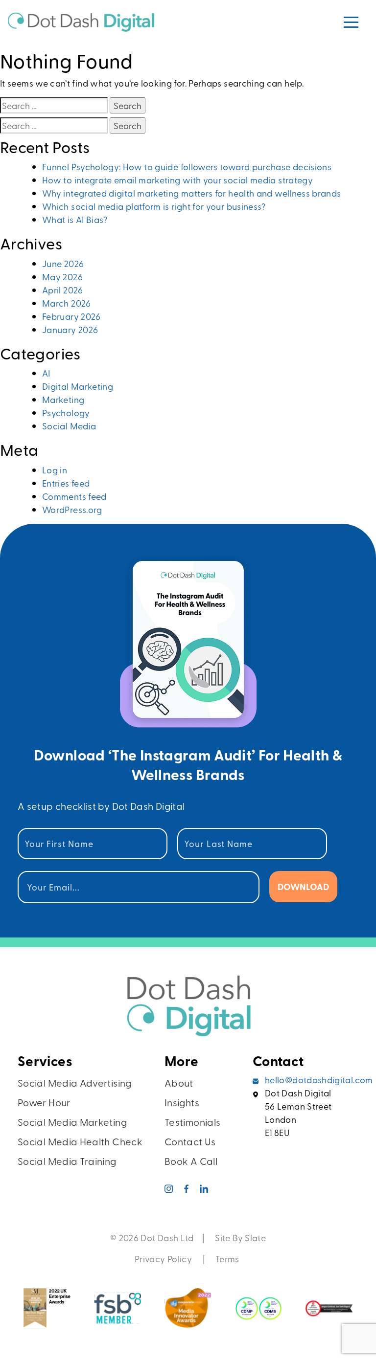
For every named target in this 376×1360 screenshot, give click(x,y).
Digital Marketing (77, 386)
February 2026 (71, 316)
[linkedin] (204, 1190)
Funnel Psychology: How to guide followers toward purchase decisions (186, 166)
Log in (54, 470)
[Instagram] (169, 1190)
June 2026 (63, 263)
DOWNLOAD (303, 886)
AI (46, 373)
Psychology (66, 412)
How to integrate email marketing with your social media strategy (177, 180)
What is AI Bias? (75, 219)
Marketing (63, 399)
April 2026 (62, 290)
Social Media (69, 426)
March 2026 (66, 303)
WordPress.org (72, 509)
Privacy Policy (163, 1258)
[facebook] (186, 1190)
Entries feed (66, 483)
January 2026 (70, 329)
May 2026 (62, 276)
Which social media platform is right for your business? (154, 206)
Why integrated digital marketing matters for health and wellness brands (191, 193)
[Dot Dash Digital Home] (188, 1011)
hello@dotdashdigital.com (319, 1079)
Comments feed (74, 496)
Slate (255, 1237)
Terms (228, 1258)
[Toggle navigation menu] (351, 22)
